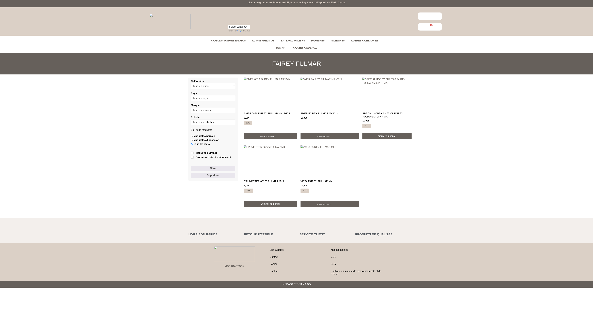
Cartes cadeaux (305, 47)
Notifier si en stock (267, 136)
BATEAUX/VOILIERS (293, 40)
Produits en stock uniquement (213, 157)
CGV (333, 264)
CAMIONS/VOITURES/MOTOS (228, 40)
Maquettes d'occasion (206, 140)
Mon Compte (277, 250)
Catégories (197, 81)
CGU (333, 257)
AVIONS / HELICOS (263, 40)
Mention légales (339, 250)
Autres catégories (365, 40)
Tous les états (201, 144)
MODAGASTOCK (234, 266)
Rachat (281, 47)
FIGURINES (318, 40)
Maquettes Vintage (206, 153)
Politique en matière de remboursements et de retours (356, 272)
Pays (194, 93)
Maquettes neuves (204, 136)
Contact (274, 257)
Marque (195, 105)
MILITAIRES (338, 40)
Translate (246, 31)
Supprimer (213, 175)
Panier (273, 264)
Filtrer (213, 168)
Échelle (195, 117)
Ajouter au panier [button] (387, 136)
